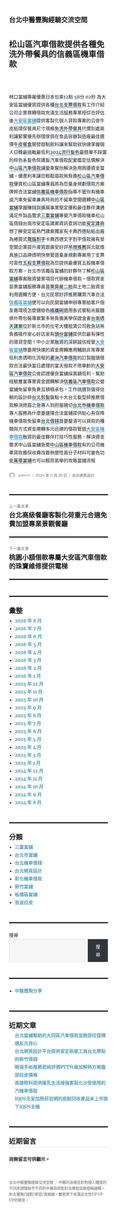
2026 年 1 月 (28, 676)
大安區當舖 (25, 120)
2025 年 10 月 (29, 699)
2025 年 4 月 (28, 747)
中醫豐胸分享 (28, 991)
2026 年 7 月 (28, 628)
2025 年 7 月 (28, 723)
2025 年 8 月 (28, 715)
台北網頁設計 (83, 475)
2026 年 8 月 (28, 620)
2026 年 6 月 (28, 636)
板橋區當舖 (26, 894)
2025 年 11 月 (29, 692)
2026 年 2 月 (28, 668)
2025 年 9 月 (28, 707)
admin (24, 475)
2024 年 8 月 (28, 802)
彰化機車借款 (28, 878)
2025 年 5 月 (28, 739)
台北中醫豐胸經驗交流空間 (48, 20)
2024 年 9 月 (28, 794)
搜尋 (13, 935)
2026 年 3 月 (28, 660)
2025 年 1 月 (28, 763)
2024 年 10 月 (29, 786)
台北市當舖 (26, 855)
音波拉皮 (24, 902)
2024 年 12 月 (29, 771)
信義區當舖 (20, 302)
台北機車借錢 (28, 863)
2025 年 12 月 (29, 684)
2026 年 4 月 (28, 652)
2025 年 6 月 (28, 731)
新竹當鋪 (24, 886)
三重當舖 (24, 847)
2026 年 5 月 (28, 644)
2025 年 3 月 (28, 755)
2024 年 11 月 (29, 779)
